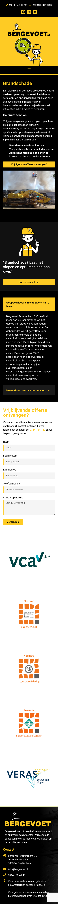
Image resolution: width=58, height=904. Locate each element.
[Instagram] (29, 12)
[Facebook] (23, 12)
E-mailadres (9, 470)
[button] (29, 69)
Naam (6, 442)
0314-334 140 (37, 429)
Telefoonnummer (12, 483)
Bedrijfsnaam (10, 456)
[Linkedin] (35, 12)
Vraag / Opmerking (13, 497)
